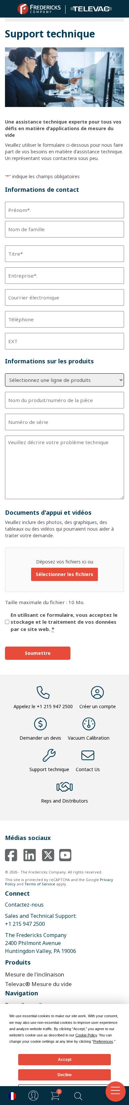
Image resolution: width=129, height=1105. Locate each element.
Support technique (49, 769)
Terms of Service (39, 883)
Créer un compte (97, 706)
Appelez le (43, 706)
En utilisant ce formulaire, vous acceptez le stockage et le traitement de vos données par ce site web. (64, 621)
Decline (65, 1075)
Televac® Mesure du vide (38, 984)
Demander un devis (40, 738)
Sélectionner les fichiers (64, 574)
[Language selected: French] (10, 1095)
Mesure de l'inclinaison (34, 974)
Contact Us (88, 769)
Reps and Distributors (64, 801)
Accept (64, 1059)
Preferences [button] (103, 1041)
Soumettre (38, 653)
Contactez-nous (24, 904)
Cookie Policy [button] (86, 1035)
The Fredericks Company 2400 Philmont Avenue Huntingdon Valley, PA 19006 (40, 943)
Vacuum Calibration (88, 738)
